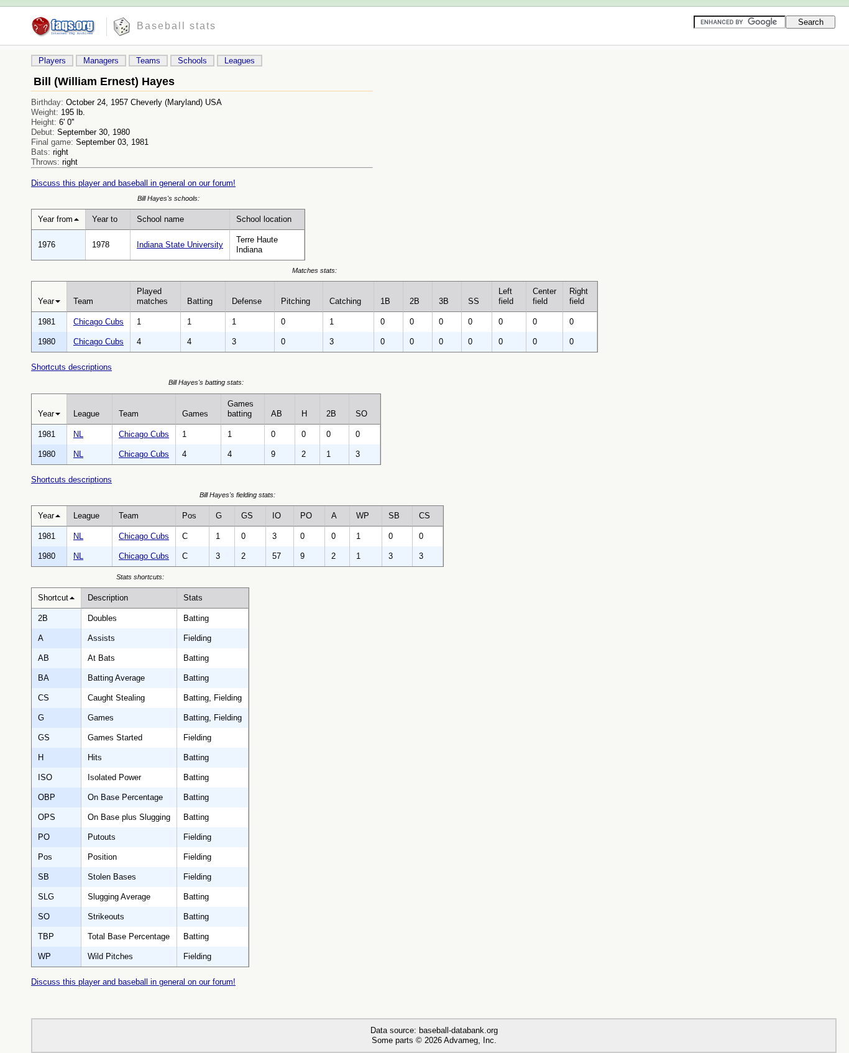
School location (263, 219)
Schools (192, 60)
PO (306, 515)
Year (46, 301)
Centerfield (544, 296)
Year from (55, 219)
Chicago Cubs (98, 321)
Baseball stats (176, 26)
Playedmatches (152, 296)
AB (276, 413)
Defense (247, 301)
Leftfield (505, 296)
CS (424, 515)
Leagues (239, 60)
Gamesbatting (240, 408)
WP (362, 515)
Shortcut (53, 597)
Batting (200, 301)
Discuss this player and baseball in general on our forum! (133, 183)
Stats (193, 597)
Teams (148, 60)
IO (276, 515)
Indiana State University (180, 244)
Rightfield (578, 296)
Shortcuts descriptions (71, 367)
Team (83, 301)
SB (394, 515)
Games (195, 413)
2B (415, 301)
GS (247, 515)
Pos (189, 515)
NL (78, 434)
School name (160, 219)
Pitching (295, 301)
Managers (101, 60)
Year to (104, 219)
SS (473, 301)
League (86, 413)
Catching (345, 301)
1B (385, 301)
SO (361, 413)
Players (52, 60)
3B (444, 301)
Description (108, 597)
